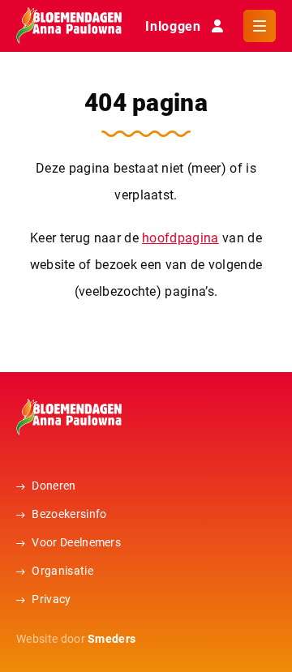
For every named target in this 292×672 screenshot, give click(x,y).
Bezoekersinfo (69, 513)
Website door (75, 638)
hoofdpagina (180, 237)
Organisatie (62, 570)
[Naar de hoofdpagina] (69, 25)
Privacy (51, 598)
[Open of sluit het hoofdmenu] (259, 26)
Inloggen (172, 25)
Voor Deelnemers (76, 542)
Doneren (53, 485)
